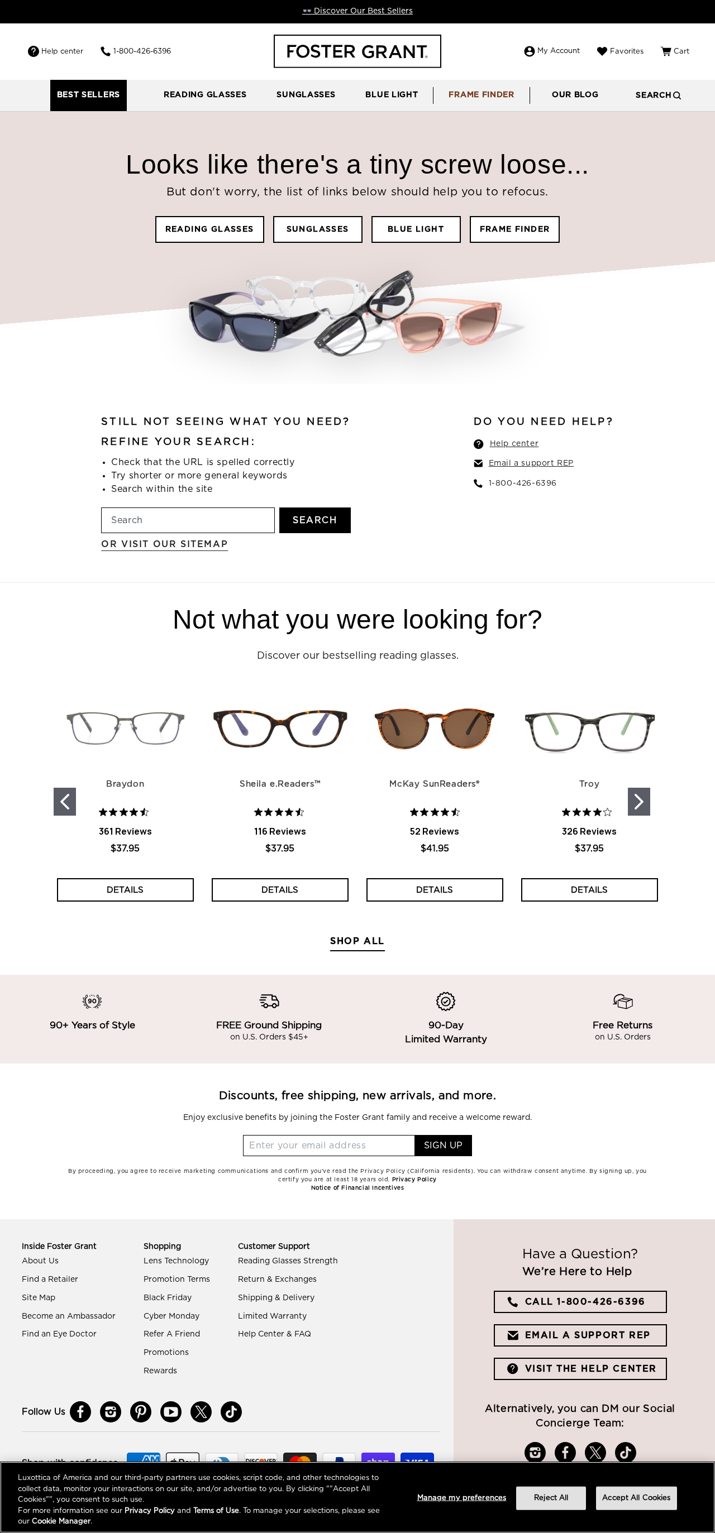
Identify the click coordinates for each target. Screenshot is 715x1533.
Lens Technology (176, 1261)
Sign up (443, 1145)
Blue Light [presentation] (391, 95)
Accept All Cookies (636, 1498)
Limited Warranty (272, 1316)
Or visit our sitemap (164, 544)
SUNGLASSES (318, 229)
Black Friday (168, 1298)
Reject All (551, 1498)
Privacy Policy (150, 1511)
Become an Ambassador (69, 1316)
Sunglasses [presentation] (306, 95)
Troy (589, 784)
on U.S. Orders (623, 1038)
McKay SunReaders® (434, 784)
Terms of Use (216, 1511)
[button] (205, 95)
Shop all (357, 941)
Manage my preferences (462, 1498)
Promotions (166, 1353)
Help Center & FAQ (274, 1334)
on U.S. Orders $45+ (269, 1038)
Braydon (125, 784)
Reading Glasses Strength (288, 1261)
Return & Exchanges (277, 1279)
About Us (40, 1261)
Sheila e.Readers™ (280, 784)
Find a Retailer (50, 1279)
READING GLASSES (209, 229)
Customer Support (274, 1247)
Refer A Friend (172, 1334)
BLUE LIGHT (416, 229)
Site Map (38, 1298)
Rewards (160, 1371)
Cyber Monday (171, 1316)
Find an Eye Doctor (59, 1334)
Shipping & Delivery (276, 1298)
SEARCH (315, 520)
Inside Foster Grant (59, 1247)
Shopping (162, 1247)
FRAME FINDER (515, 229)
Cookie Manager (61, 1521)
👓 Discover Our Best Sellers (357, 11)
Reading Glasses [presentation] (205, 95)
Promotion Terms (177, 1279)
